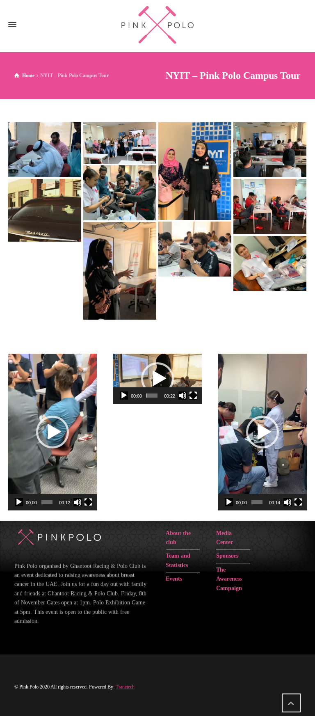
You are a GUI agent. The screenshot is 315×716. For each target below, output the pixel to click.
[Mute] (77, 502)
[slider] (46, 502)
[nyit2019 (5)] (119, 192)
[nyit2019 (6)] (44, 210)
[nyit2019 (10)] (269, 263)
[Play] (19, 502)
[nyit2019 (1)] (44, 149)
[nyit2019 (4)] (269, 149)
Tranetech (125, 687)
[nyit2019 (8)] (194, 249)
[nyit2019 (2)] (119, 142)
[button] (52, 432)
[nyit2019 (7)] (269, 206)
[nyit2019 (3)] (194, 171)
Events (174, 579)
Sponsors (227, 556)
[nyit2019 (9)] (119, 271)
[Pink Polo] (157, 24)
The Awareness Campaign (229, 579)
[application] (52, 432)
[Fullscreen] (88, 502)
